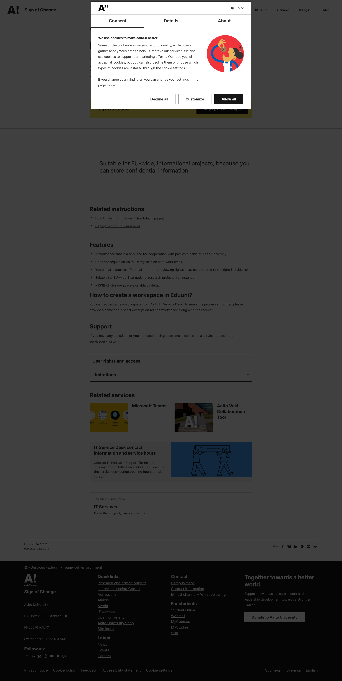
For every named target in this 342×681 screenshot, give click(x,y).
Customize (195, 99)
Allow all (229, 99)
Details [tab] (171, 20)
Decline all (159, 99)
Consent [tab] (117, 20)
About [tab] (224, 20)
